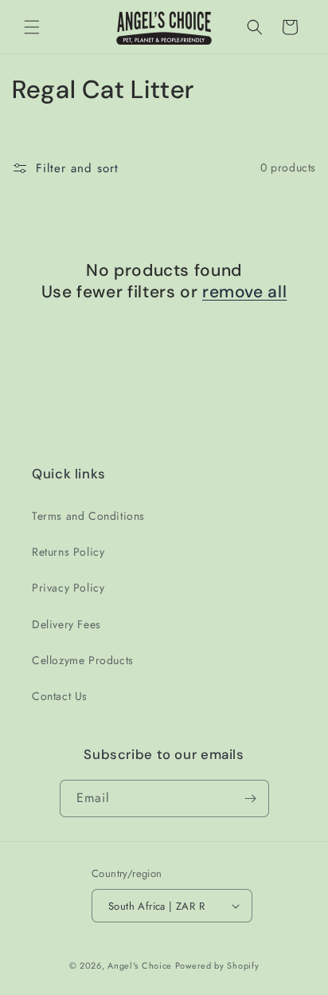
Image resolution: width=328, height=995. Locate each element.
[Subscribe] (250, 798)
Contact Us (60, 696)
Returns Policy (68, 552)
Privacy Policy (68, 588)
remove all (244, 292)
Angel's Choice (139, 965)
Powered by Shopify (217, 965)
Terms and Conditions (88, 516)
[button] (31, 27)
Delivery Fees (66, 624)
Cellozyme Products (83, 660)
